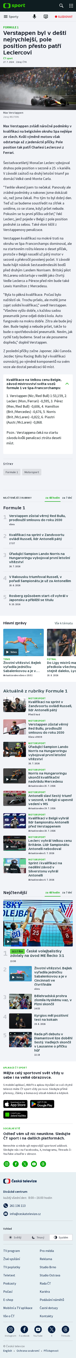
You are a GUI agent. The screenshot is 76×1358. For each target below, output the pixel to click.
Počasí (7, 1291)
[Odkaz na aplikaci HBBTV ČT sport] (15, 1115)
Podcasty (9, 1283)
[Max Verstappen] (38, 88)
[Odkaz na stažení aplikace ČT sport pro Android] (42, 1104)
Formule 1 (11, 27)
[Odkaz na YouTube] (34, 1164)
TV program (11, 1251)
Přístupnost (51, 1350)
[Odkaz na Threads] (43, 1164)
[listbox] (38, 1237)
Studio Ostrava (50, 1275)
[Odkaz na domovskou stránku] (20, 5)
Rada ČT (45, 1283)
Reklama (46, 1259)
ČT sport (8, 58)
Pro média (47, 1251)
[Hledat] (61, 5)
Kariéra (45, 1291)
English (7, 1350)
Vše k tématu (64, 623)
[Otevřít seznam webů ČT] (71, 5)
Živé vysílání (11, 1259)
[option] (15, 1237)
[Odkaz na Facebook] (15, 1164)
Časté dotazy (49, 1308)
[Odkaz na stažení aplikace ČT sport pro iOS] (15, 1104)
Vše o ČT (9, 1316)
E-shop (8, 1300)
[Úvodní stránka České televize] (20, 1181)
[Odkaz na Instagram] (6, 1164)
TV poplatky (11, 1267)
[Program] (45, 16)
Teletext (9, 1275)
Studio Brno (48, 1267)
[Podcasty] (34, 16)
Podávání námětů (52, 1300)
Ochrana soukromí (28, 1350)
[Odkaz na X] (24, 1164)
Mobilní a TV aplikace (17, 1308)
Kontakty (46, 1316)
